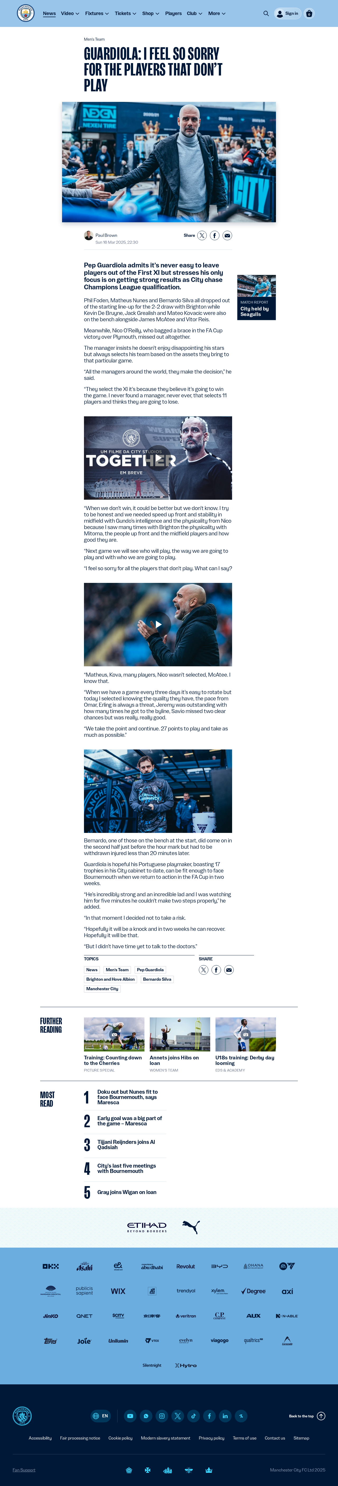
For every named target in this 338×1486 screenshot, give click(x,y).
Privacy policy (211, 1438)
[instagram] (162, 1416)
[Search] (266, 13)
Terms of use (244, 1438)
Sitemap (301, 1438)
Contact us (275, 1438)
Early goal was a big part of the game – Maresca (129, 1121)
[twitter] (178, 1416)
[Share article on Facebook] (214, 235)
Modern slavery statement (165, 1438)
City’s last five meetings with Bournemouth (126, 1168)
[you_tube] (130, 1416)
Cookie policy (121, 1438)
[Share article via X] (202, 235)
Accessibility (40, 1438)
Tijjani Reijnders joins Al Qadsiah (126, 1145)
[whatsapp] (146, 1416)
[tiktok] (193, 1416)
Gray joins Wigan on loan (127, 1192)
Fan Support (24, 1470)
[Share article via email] (227, 235)
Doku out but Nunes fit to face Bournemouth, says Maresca (127, 1097)
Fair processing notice (80, 1438)
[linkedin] (225, 1416)
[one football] (241, 1416)
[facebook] (209, 1416)
